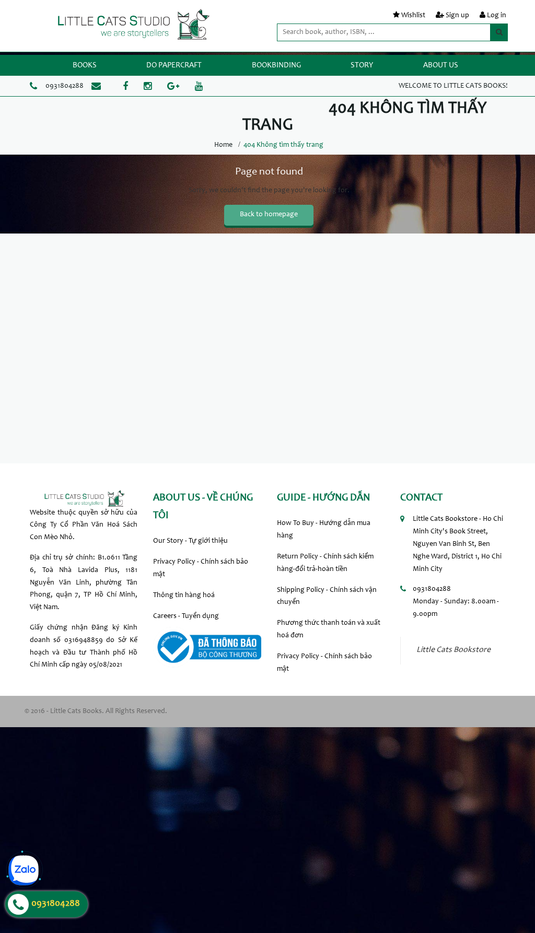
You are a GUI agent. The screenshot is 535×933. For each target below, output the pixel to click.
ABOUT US (440, 65)
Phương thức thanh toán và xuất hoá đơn (328, 629)
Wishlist (413, 15)
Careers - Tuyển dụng (186, 616)
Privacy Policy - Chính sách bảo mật (200, 568)
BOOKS (85, 65)
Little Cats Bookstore (453, 650)
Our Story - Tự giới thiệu (190, 541)
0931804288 (64, 86)
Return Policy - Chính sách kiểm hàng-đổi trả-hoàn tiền (325, 563)
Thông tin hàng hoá (184, 595)
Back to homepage (269, 214)
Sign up (457, 15)
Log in (496, 15)
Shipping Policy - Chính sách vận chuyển (327, 597)
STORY (362, 65)
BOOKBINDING (276, 65)
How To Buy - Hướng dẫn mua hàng (323, 530)
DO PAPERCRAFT (174, 65)
